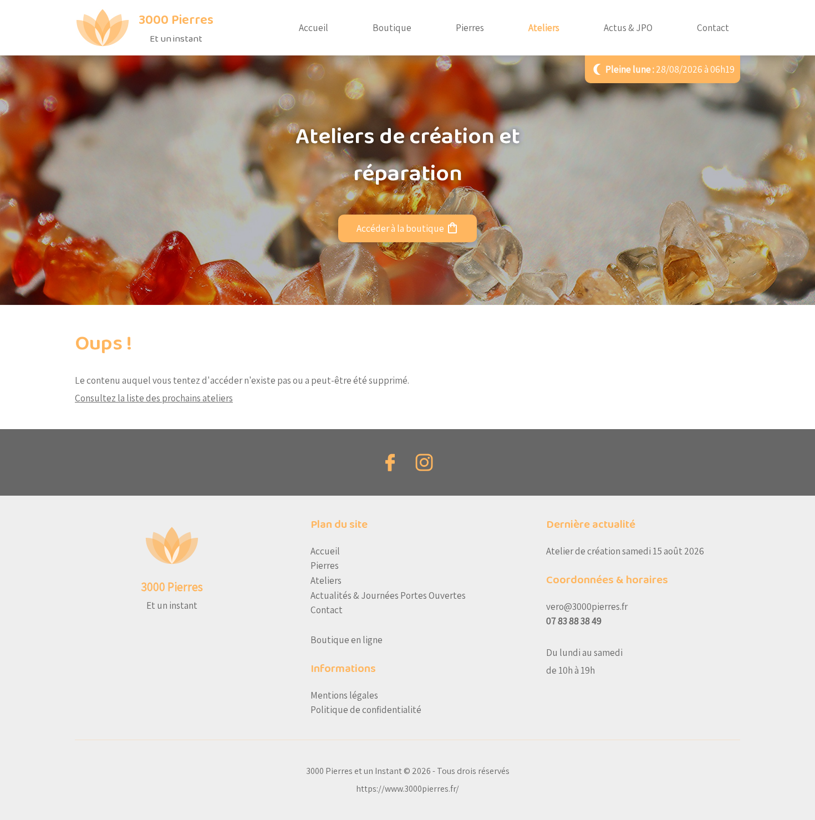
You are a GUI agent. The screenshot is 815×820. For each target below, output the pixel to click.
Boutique (392, 27)
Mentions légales (344, 695)
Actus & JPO (628, 27)
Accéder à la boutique (407, 228)
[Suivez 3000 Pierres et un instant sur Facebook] (391, 462)
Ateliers (543, 27)
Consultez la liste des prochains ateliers (154, 397)
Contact (713, 27)
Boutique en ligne (346, 639)
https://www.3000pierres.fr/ (407, 788)
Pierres (470, 27)
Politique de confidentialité (365, 709)
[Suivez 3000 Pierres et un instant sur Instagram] (424, 462)
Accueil (313, 27)
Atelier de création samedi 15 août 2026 (625, 550)
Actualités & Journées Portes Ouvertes (388, 595)
